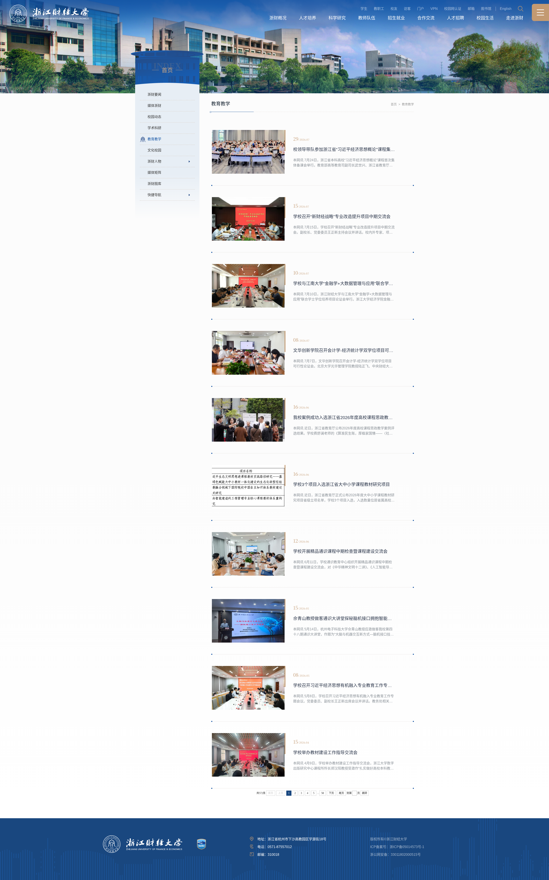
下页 (331, 793)
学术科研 (154, 128)
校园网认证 (452, 9)
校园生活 (485, 18)
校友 (394, 9)
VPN (434, 9)
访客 (407, 9)
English (505, 9)
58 (322, 793)
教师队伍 (366, 18)
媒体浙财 (154, 105)
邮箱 (471, 9)
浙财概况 (278, 18)
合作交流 (425, 18)
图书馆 (486, 9)
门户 (420, 9)
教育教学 (154, 139)
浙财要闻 (154, 94)
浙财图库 (154, 184)
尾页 (341, 793)
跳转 (364, 793)
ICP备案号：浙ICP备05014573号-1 (397, 847)
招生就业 (396, 18)
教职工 (379, 9)
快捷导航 (154, 195)
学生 (363, 9)
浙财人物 (154, 161)
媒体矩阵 (154, 172)
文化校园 (154, 150)
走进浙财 (514, 18)
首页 (394, 104)
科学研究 (337, 18)
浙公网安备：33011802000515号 (395, 854)
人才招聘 (455, 18)
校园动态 (154, 117)
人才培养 (307, 18)
